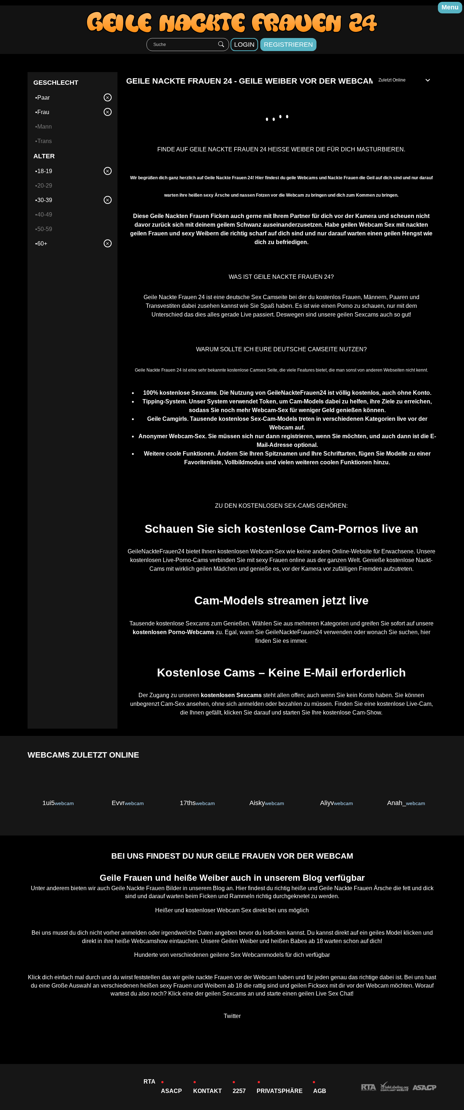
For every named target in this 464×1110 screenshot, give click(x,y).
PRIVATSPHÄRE (280, 1091)
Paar (43, 98)
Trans (44, 141)
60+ (42, 243)
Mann (44, 126)
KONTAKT (207, 1091)
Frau (43, 112)
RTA (150, 1081)
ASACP (171, 1091)
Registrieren (288, 44)
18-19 (44, 171)
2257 (239, 1091)
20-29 (44, 186)
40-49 (44, 214)
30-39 (44, 200)
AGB (319, 1091)
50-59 (44, 229)
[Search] (221, 44)
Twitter (232, 1016)
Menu (450, 7)
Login (244, 44)
